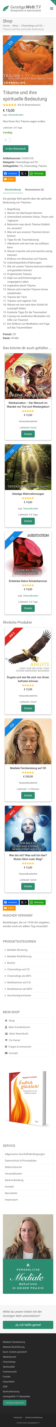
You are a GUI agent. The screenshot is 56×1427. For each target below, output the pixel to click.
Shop (12, 1020)
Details (28, 434)
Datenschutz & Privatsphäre (21, 1160)
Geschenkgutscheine (19, 995)
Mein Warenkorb (18, 1033)
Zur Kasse (14, 1040)
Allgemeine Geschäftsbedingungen (25, 1154)
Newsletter (11, 1193)
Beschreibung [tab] (13, 189)
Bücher (11, 962)
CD (21, 165)
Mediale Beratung (17, 949)
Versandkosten (15, 115)
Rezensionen (31, 105)
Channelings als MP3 (19, 975)
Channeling (30, 165)
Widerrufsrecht (13, 1167)
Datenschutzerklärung (33, 1418)
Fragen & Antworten (19, 1046)
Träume (42, 165)
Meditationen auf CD (19, 982)
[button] (51, 8)
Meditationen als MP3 (19, 988)
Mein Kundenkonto (19, 1027)
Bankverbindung (14, 1180)
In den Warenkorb (16, 148)
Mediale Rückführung (19, 956)
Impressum (11, 1199)
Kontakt (13, 1053)
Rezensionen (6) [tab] (34, 189)
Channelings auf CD (26, 162)
